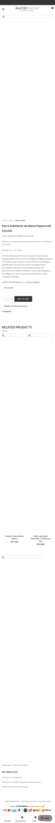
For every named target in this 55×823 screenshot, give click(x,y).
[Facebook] (26, 2)
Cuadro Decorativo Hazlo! (14, 537)
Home (4, 220)
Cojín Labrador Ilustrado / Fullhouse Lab (41, 538)
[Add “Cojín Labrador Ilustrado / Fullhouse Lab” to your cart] (49, 342)
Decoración (20, 220)
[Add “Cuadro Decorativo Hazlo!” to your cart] (23, 342)
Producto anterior (46, 220)
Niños (11, 220)
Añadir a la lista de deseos (16, 306)
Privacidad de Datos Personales (15, 787)
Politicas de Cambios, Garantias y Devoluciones (21, 782)
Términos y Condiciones (12, 777)
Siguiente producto (51, 220)
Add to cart (23, 299)
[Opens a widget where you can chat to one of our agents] (45, 818)
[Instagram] (29, 2)
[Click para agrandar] (6, 211)
